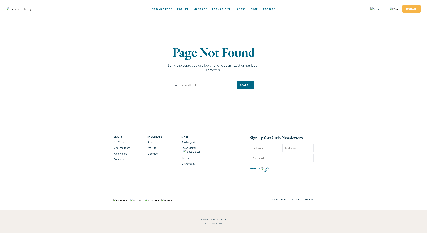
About (241, 9)
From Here (217, 223)
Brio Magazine (162, 9)
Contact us (119, 159)
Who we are (120, 153)
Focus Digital (222, 9)
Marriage (200, 9)
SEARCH (245, 85)
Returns (309, 199)
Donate (411, 8)
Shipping (296, 199)
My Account (188, 163)
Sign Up (255, 168)
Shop (254, 9)
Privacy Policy (280, 199)
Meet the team (121, 148)
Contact (269, 9)
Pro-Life (183, 9)
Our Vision (119, 142)
